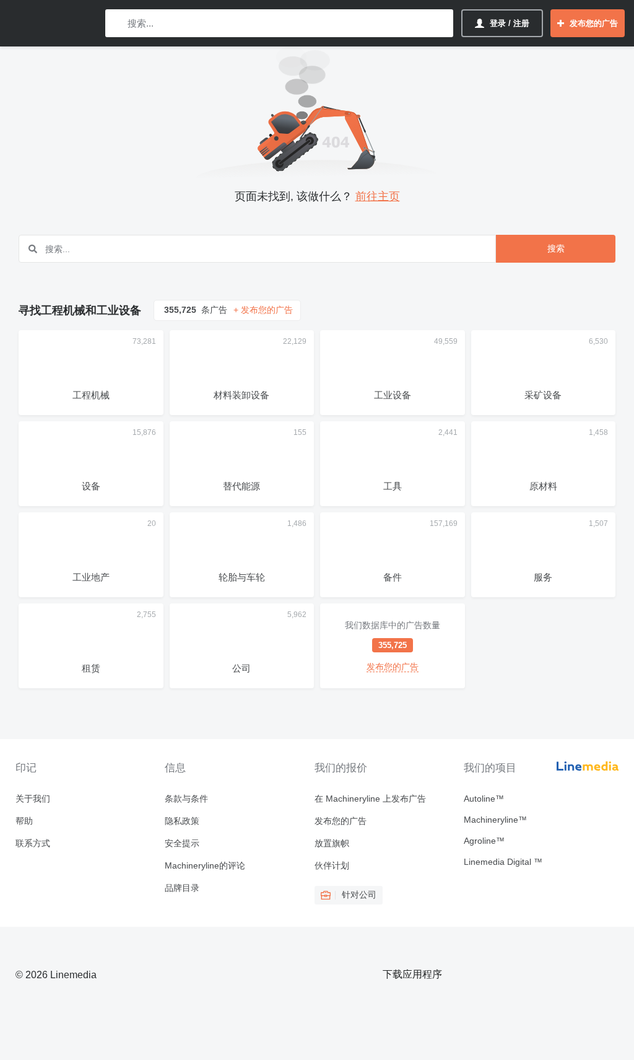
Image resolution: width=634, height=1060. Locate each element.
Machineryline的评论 (205, 865)
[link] (392, 645)
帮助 (24, 821)
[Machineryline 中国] (52, 23)
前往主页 (377, 196)
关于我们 (32, 799)
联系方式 (32, 843)
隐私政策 (182, 821)
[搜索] (117, 23)
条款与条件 (186, 799)
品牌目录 (182, 888)
